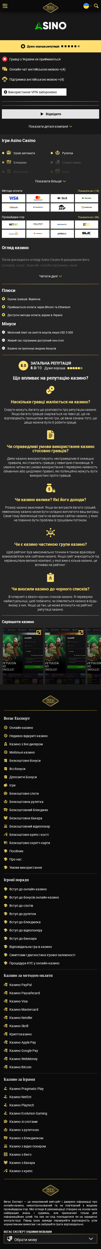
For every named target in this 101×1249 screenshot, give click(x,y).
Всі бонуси (17, 769)
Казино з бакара (22, 1163)
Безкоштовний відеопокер (29, 826)
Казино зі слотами (23, 1121)
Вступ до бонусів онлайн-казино (34, 897)
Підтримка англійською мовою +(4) (36, 79)
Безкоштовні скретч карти (29, 843)
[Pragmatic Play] (13, 234)
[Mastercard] (38, 198)
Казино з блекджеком (26, 1138)
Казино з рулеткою (24, 1130)
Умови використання (25, 867)
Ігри (12, 785)
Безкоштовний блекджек (28, 810)
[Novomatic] (62, 224)
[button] (50, 1238)
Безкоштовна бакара (25, 818)
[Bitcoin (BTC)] (13, 207)
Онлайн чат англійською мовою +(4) (37, 69)
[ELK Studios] (86, 234)
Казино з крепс (21, 1171)
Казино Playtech (21, 1105)
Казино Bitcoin (20, 1067)
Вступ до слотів (21, 905)
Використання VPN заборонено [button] (32, 92)
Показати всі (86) (88, 217)
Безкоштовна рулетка (26, 802)
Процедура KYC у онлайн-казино (34, 963)
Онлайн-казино (21, 728)
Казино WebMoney (23, 1059)
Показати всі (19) (88, 190)
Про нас (15, 859)
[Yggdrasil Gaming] (38, 234)
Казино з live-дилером (26, 744)
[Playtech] (62, 234)
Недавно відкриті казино (28, 736)
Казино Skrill (18, 1026)
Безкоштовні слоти (24, 793)
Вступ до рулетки (22, 914)
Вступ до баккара (23, 938)
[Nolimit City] (38, 224)
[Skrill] (62, 198)
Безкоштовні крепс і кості (29, 835)
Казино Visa (18, 1001)
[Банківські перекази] (62, 207)
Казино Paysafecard (24, 993)
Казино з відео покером (27, 1146)
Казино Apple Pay (22, 1042)
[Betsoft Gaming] (86, 224)
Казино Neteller (20, 1018)
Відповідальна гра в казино (30, 947)
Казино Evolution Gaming (28, 1113)
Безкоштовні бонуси (25, 760)
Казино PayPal (20, 985)
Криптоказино (20, 1034)
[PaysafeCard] (38, 207)
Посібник (16, 851)
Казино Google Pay (23, 1051)
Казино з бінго (20, 1154)
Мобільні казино (22, 752)
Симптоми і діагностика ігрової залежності (42, 955)
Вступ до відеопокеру (25, 930)
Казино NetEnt (20, 1097)
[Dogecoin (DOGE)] (86, 207)
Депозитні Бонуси (23, 777)
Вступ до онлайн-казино (28, 889)
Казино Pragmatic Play (26, 1089)
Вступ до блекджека (25, 922)
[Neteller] (86, 198)
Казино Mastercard (23, 1009)
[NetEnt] (13, 224)
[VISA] (13, 198)
